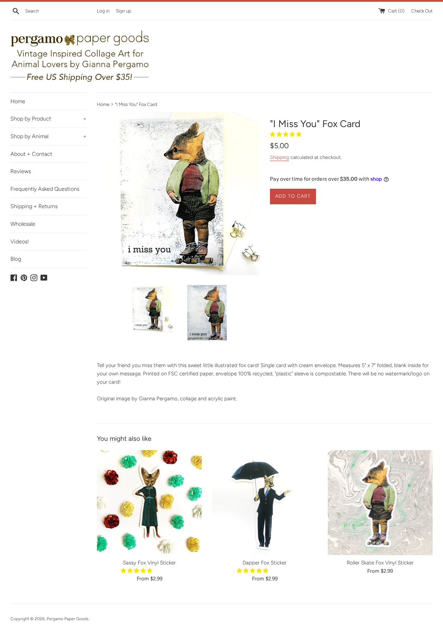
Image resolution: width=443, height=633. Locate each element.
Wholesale (22, 224)
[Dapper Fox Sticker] (264, 502)
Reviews (20, 171)
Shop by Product (48, 118)
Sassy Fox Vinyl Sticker (149, 563)
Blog (15, 259)
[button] (286, 134)
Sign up (123, 11)
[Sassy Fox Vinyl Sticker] (149, 502)
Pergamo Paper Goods (68, 618)
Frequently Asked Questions (44, 189)
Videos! (19, 241)
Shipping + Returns (33, 206)
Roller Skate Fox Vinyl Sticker (380, 563)
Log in (103, 11)
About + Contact (31, 154)
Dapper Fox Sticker (265, 563)
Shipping (279, 157)
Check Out (422, 11)
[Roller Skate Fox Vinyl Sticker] (380, 502)
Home (17, 101)
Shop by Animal (48, 136)
